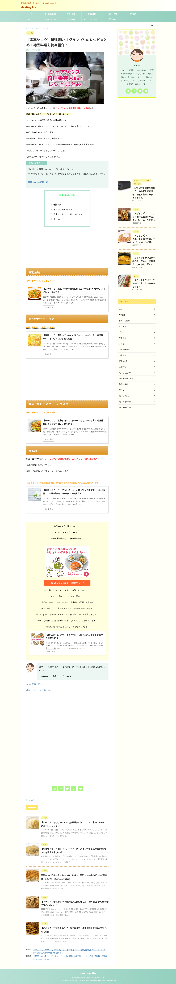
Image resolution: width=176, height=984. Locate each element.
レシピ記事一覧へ (34, 684)
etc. (30, 19)
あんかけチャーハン (62, 209)
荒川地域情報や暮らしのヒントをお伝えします (88, 978)
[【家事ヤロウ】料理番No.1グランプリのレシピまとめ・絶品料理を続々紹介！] (73, 788)
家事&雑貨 (92, 14)
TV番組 (133, 14)
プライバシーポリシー (91, 19)
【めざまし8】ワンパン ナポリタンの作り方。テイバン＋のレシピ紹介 (143, 238)
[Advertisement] (67, 247)
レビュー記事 (112, 14)
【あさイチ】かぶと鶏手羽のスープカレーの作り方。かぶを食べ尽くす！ (143, 261)
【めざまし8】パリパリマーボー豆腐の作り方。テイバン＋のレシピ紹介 (143, 216)
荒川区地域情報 (50, 14)
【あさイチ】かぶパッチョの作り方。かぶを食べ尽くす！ (143, 283)
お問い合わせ (112, 19)
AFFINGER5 (111, 980)
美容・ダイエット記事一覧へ (38, 690)
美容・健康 (71, 14)
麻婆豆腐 (56, 204)
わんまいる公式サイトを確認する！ (66, 583)
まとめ (56, 219)
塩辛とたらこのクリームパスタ (67, 214)
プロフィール (51, 19)
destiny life (30, 7)
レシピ (31, 800)
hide (73, 195)
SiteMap (71, 19)
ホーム (29, 14)
